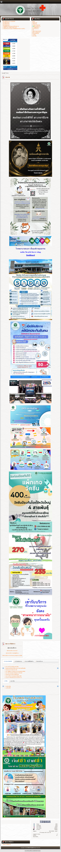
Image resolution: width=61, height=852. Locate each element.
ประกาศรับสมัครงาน (9, 677)
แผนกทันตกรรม (6, 23)
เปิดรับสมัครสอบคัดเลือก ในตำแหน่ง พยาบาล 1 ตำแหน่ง (17, 671)
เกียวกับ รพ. (34, 22)
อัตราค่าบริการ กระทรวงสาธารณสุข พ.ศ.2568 (12, 655)
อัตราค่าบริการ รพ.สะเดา (12, 650)
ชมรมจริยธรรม (35, 33)
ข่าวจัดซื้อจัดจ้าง (35, 27)
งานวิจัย (34, 34)
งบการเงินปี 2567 (8, 688)
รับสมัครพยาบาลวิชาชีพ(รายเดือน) (12, 672)
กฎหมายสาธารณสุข (36, 31)
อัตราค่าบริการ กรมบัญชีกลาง (12, 653)
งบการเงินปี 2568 (8, 686)
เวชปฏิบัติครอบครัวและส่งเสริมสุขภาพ (11, 26)
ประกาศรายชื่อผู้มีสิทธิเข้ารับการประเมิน (13, 674)
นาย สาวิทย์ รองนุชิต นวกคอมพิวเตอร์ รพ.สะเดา (33, 850)
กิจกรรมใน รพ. (35, 28)
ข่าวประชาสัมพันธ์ (36, 25)
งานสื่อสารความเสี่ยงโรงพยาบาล (10, 27)
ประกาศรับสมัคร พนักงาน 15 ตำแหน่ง (13, 666)
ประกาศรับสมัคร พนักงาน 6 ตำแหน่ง (13, 668)
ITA (33, 29)
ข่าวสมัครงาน (37, 26)
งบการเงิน (34, 35)
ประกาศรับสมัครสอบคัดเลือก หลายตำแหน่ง (14, 676)
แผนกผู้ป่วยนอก (6, 22)
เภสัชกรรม (34, 23)
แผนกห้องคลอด (6, 25)
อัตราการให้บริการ (36, 32)
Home (33, 21)
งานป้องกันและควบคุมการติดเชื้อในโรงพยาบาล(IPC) (14, 28)
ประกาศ (7, 77)
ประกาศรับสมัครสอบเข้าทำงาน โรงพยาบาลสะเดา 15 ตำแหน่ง (18, 669)
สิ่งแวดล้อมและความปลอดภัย (9, 21)
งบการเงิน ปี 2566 (9, 689)
